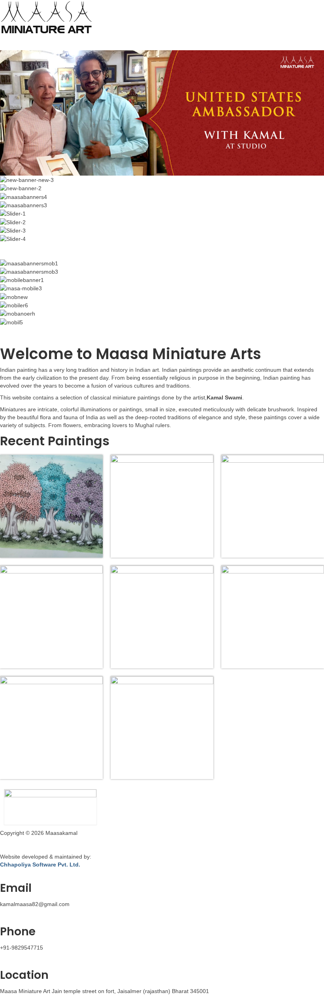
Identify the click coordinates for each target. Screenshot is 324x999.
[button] (162, 43)
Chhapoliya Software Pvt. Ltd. (40, 864)
